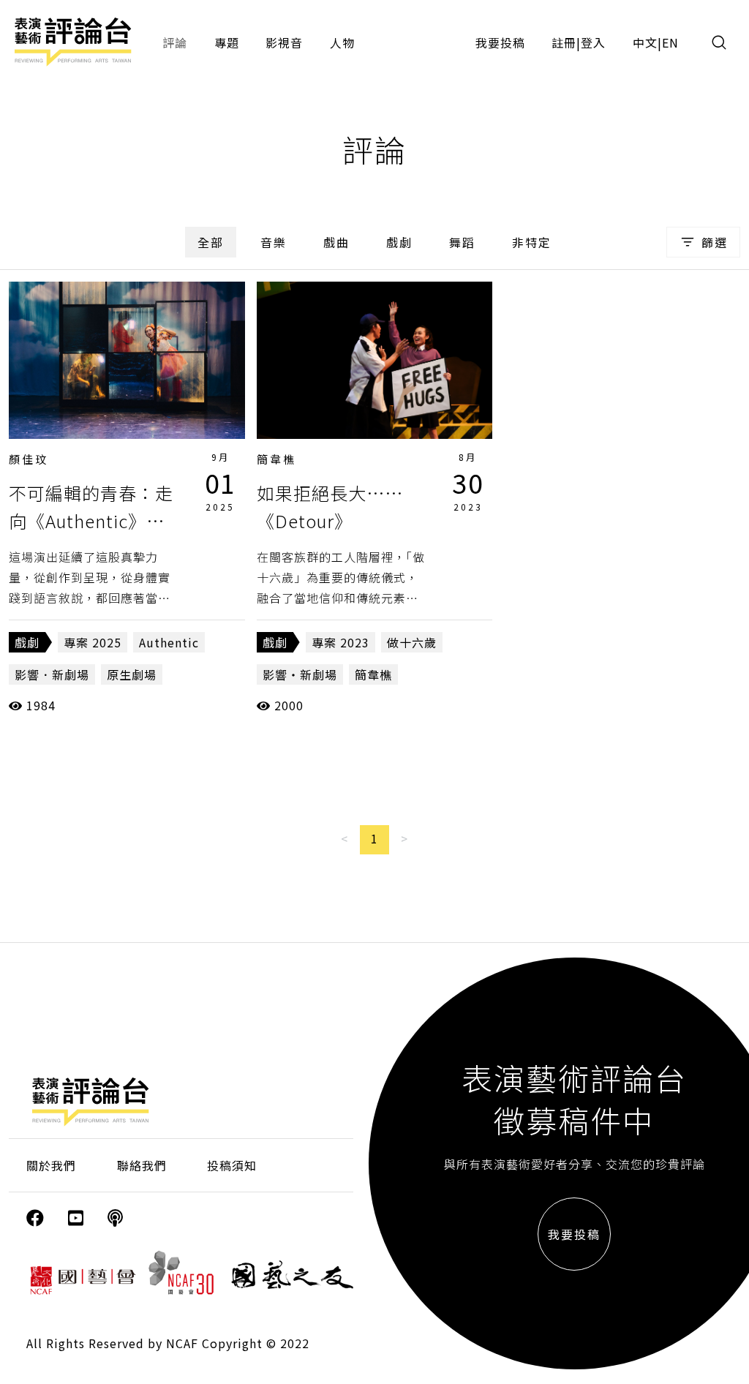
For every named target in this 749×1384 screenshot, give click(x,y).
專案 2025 (92, 642)
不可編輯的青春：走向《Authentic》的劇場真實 (91, 521)
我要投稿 (500, 42)
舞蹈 (462, 242)
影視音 (284, 42)
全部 (210, 242)
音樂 (273, 242)
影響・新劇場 (300, 674)
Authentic (169, 642)
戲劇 (399, 242)
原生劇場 (132, 674)
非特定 (532, 242)
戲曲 (336, 242)
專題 (226, 42)
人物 (342, 42)
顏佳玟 (28, 459)
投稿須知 (232, 1165)
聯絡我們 (142, 1165)
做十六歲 (412, 642)
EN (670, 42)
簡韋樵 (276, 459)
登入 (593, 42)
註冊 (564, 42)
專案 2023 (340, 642)
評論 (174, 42)
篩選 (714, 242)
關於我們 (51, 1165)
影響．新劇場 (52, 674)
